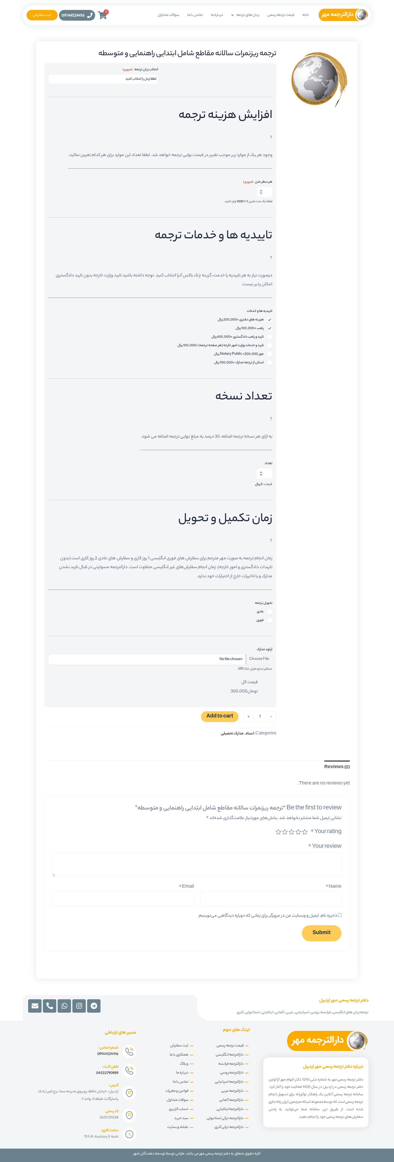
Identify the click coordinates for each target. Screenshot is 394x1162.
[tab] (337, 767)
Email (186, 887)
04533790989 (107, 1073)
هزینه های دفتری (241, 320)
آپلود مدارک (264, 649)
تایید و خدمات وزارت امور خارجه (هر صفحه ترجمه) (220, 345)
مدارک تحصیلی (232, 733)
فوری (260, 620)
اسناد (249, 733)
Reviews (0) (337, 767)
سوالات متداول (168, 15)
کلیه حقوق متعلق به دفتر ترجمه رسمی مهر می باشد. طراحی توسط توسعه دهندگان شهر (197, 1154)
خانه (305, 15)
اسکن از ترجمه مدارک (239, 362)
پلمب (250, 328)
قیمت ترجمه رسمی (280, 15)
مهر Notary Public (239, 354)
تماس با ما (195, 15)
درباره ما (217, 15)
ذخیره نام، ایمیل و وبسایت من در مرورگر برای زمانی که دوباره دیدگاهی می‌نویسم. (267, 916)
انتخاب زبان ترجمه (140, 69)
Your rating (326, 832)
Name (333, 887)
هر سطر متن (257, 182)
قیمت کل (249, 682)
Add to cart (219, 717)
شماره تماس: (108, 1048)
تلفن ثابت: (110, 1067)
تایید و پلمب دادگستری (237, 337)
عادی (260, 612)
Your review (324, 847)
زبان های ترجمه (247, 15)
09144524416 (73, 16)
